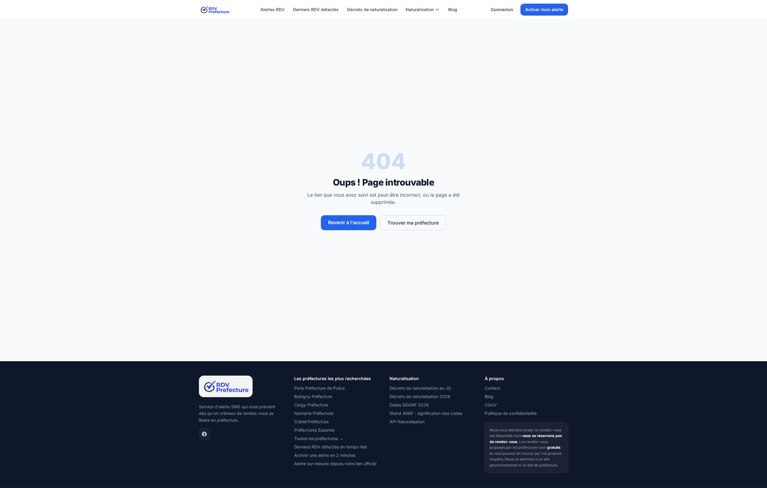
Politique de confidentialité (511, 413)
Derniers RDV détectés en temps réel (330, 446)
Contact (492, 388)
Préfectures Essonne (314, 430)
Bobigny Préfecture (313, 396)
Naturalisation (420, 9)
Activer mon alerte (544, 9)
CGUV (491, 404)
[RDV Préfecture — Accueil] (214, 9)
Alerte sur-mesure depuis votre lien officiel (335, 463)
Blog (452, 9)
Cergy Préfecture (311, 404)
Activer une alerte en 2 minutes (324, 455)
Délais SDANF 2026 (409, 404)
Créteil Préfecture (311, 421)
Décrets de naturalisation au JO (420, 388)
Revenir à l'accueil (348, 222)
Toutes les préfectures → (318, 438)
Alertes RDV (272, 9)
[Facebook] (204, 434)
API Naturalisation (407, 421)
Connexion (502, 9)
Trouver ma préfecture (413, 223)
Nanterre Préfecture (313, 413)
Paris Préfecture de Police (319, 388)
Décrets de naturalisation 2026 (419, 396)
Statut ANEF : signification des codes (425, 413)
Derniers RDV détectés (316, 9)
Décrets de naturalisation (372, 9)
